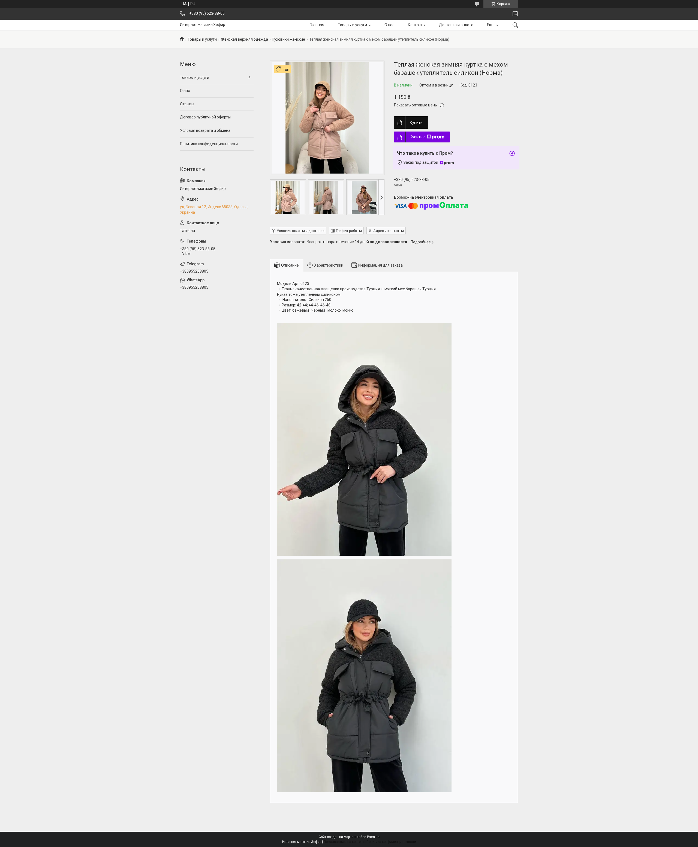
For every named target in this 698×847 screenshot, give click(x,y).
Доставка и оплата (456, 25)
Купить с (417, 137)
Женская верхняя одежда (244, 39)
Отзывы (187, 104)
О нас (389, 25)
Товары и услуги (352, 25)
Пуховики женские (288, 39)
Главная (317, 25)
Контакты (416, 25)
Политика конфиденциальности (209, 144)
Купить (416, 122)
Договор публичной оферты (205, 117)
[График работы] (515, 14)
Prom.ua (373, 837)
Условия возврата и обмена (205, 130)
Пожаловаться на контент (344, 842)
